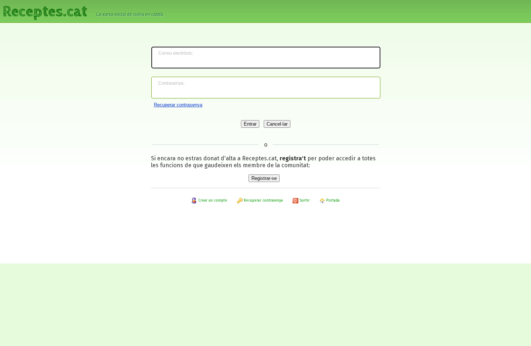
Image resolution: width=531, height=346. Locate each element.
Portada (332, 200)
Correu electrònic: (175, 53)
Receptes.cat (45, 10)
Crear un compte (212, 200)
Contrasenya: (171, 83)
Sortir (304, 200)
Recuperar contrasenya (178, 104)
